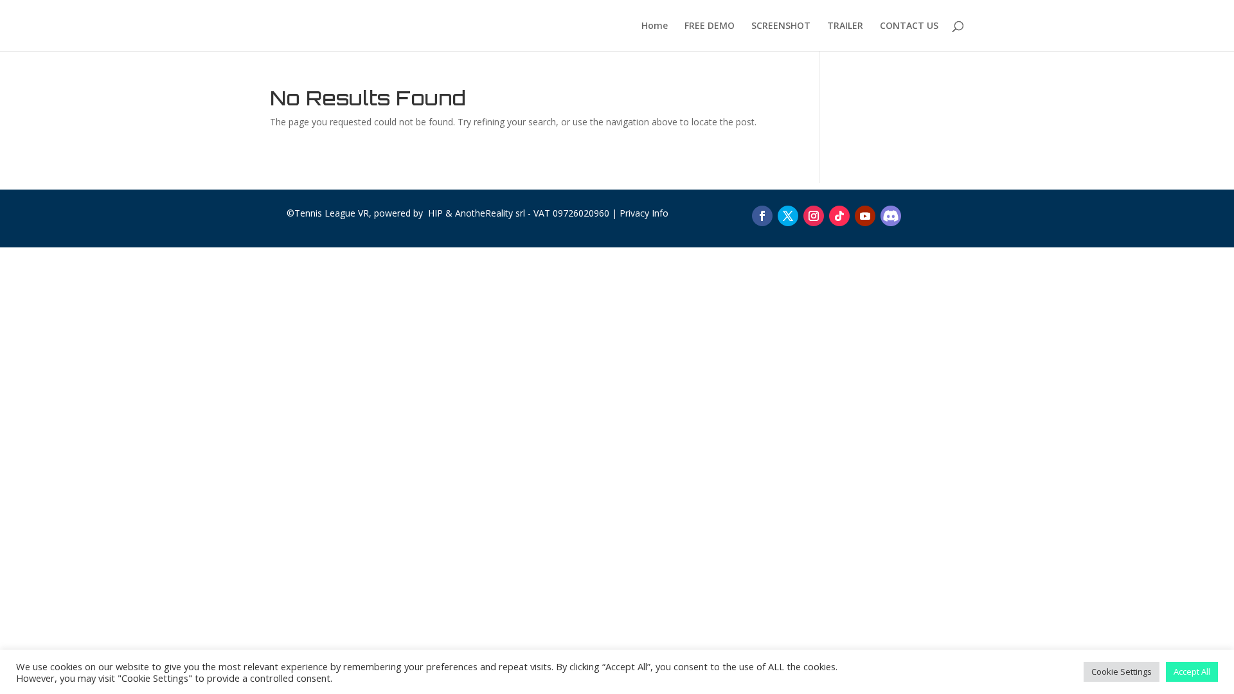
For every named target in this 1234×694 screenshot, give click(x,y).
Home (654, 26)
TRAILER (845, 26)
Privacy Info (644, 213)
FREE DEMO (709, 26)
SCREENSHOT (780, 26)
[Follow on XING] (891, 216)
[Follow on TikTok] (839, 216)
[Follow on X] (788, 216)
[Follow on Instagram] (813, 216)
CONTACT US (909, 26)
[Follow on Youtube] (865, 216)
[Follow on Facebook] (762, 216)
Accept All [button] (1192, 671)
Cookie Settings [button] (1121, 671)
